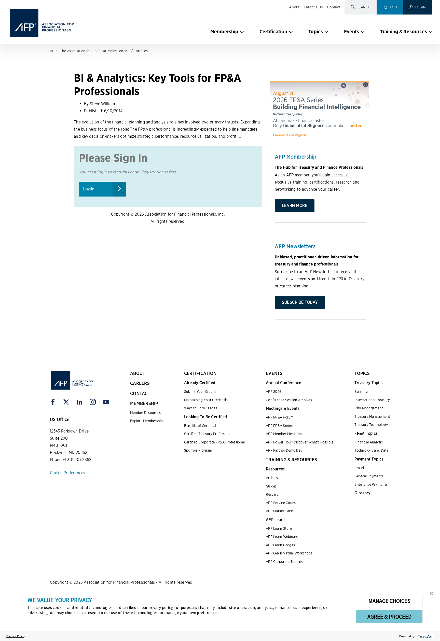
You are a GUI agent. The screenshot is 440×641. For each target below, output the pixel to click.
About (294, 7)
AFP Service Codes (281, 503)
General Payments (368, 476)
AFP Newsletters (295, 246)
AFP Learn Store (279, 528)
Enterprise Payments (371, 484)
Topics (315, 32)
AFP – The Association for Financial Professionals (89, 51)
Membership (224, 32)
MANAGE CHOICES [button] (389, 600)
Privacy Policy (15, 636)
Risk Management (368, 408)
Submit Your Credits (200, 391)
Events (351, 32)
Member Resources (145, 413)
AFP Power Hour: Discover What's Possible (299, 442)
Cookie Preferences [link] (67, 472)
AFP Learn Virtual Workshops (289, 553)
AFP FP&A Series (279, 426)
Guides (271, 486)
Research (273, 494)
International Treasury (372, 400)
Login (88, 189)
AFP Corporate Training (285, 562)
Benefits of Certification (203, 426)
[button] (432, 593)
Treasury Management (372, 416)
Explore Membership (146, 421)
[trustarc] (425, 636)
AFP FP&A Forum (280, 417)
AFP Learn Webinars (282, 537)
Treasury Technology (371, 425)
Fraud (359, 468)
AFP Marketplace (279, 511)
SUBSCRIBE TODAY (300, 302)
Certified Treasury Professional (208, 434)
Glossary (362, 493)
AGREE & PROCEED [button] (389, 616)
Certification (273, 32)
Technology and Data (371, 450)
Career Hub (313, 7)
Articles (142, 51)
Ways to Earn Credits (200, 408)
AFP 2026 (273, 391)
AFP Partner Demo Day (284, 450)
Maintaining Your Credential (206, 400)
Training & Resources (403, 32)
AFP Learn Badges (280, 545)
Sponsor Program (198, 450)
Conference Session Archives (289, 400)
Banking (361, 391)
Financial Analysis (368, 442)
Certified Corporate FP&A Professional (214, 442)
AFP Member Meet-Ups (284, 434)
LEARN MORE (294, 205)
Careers (140, 383)
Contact (333, 7)
